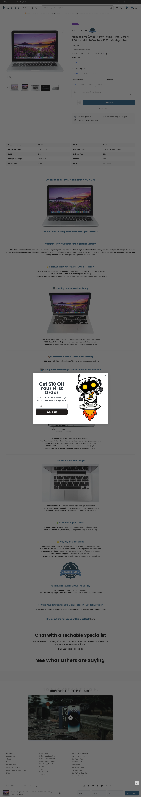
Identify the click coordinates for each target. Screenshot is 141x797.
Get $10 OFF (52, 412)
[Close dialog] (105, 375)
